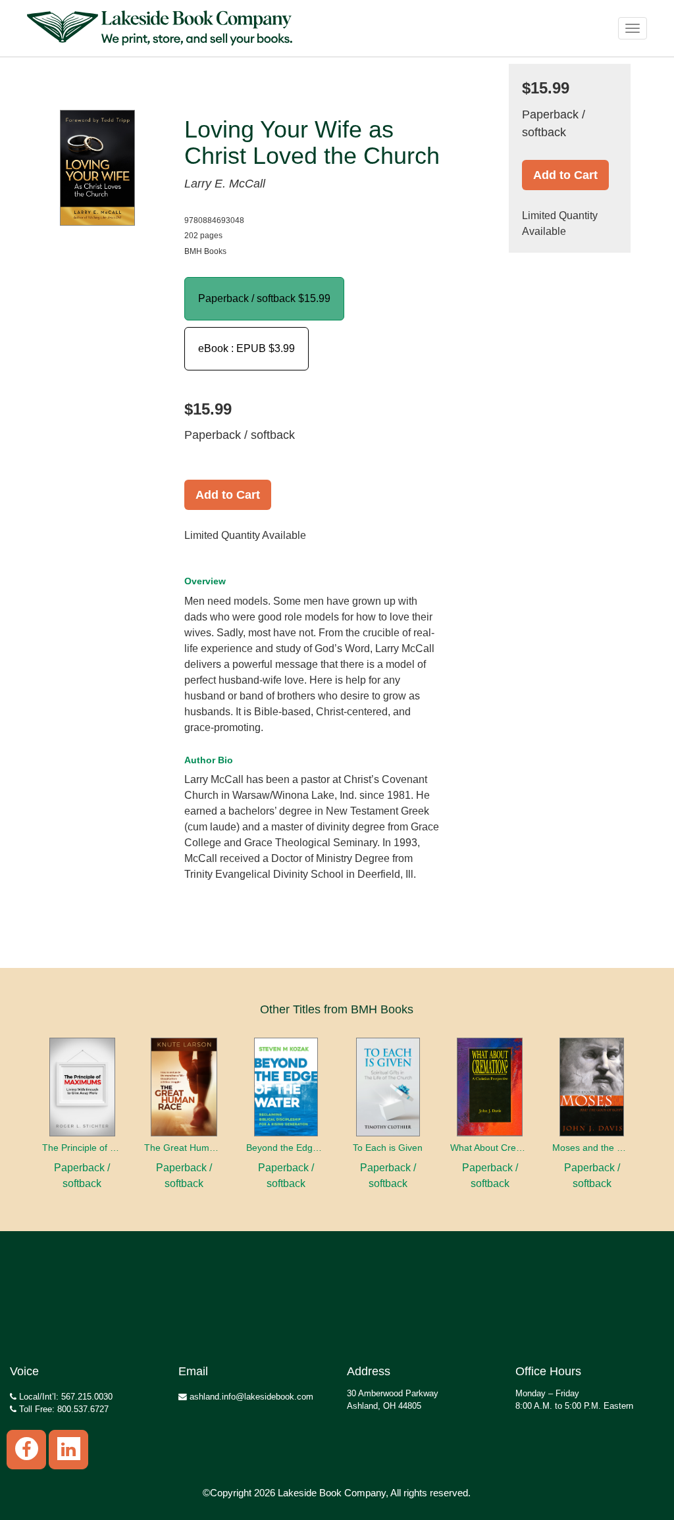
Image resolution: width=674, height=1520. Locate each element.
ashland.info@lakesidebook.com (250, 1397)
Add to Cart (227, 494)
